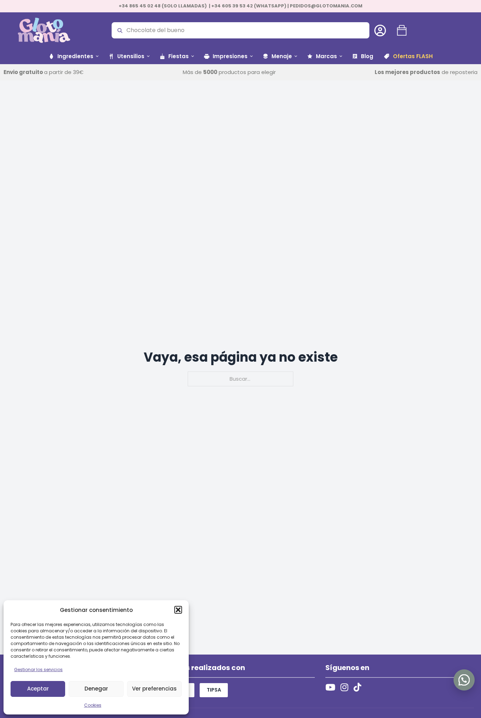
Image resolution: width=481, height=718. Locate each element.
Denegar (96, 688)
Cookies (92, 705)
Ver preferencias (154, 688)
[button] (178, 609)
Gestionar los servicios (38, 670)
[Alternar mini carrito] (401, 30)
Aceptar (38, 688)
